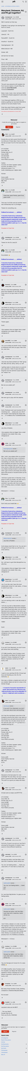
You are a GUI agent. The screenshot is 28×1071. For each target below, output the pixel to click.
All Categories (4, 1037)
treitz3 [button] (6, 668)
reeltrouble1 (7, 883)
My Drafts (14, 1048)
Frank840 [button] (7, 1002)
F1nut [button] (6, 190)
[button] (26, 12)
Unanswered (14, 1052)
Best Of (3, 1054)
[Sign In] (25, 1)
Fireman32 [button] (7, 284)
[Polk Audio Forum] (14, 1)
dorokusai (6, 706)
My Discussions (5, 1046)
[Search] (23, 1)
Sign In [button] (9, 127)
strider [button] (6, 443)
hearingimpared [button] (8, 17)
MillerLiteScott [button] (8, 302)
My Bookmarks (14, 1044)
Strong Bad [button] (7, 983)
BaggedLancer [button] (8, 579)
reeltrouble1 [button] (7, 854)
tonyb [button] (6, 134)
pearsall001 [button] (7, 340)
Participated (4, 1050)
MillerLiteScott (8, 538)
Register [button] (18, 127)
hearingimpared (8, 448)
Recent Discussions (6, 1040)
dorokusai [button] (7, 642)
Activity (3, 1042)
